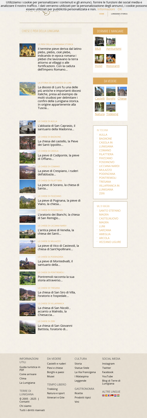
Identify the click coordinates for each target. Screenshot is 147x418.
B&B (98, 48)
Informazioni (106, 9)
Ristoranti (113, 66)
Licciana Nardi (109, 166)
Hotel (98, 66)
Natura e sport (56, 393)
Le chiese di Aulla (47, 121)
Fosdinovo (106, 162)
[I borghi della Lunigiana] (110, 88)
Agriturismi (113, 48)
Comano (105, 150)
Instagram (108, 363)
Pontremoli (107, 178)
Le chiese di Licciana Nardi (52, 225)
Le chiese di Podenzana (50, 256)
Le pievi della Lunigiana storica (55, 44)
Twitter (106, 367)
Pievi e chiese (55, 367)
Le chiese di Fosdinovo (50, 210)
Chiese (122, 98)
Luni (102, 226)
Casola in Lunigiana (106, 144)
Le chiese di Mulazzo (49, 241)
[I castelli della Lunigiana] (99, 88)
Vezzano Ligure (110, 242)
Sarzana (105, 230)
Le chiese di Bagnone (49, 136)
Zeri (102, 193)
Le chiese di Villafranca (51, 303)
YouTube (107, 376)
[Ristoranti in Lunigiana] (110, 55)
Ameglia (104, 234)
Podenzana (107, 174)
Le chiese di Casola (48, 150)
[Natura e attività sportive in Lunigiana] (99, 103)
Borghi (110, 98)
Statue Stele (82, 367)
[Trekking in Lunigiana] (110, 103)
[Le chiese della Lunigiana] (122, 88)
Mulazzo (105, 170)
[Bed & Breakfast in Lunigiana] (99, 38)
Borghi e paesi (55, 372)
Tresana (105, 181)
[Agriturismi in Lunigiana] (110, 38)
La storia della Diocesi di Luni (54, 82)
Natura (100, 114)
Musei (50, 376)
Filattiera (106, 154)
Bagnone (105, 138)
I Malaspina (82, 376)
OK (120, 9)
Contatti (25, 401)
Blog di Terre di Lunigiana (111, 382)
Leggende (80, 380)
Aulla (103, 134)
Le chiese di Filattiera (50, 180)
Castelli (100, 98)
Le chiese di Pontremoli (51, 272)
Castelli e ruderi (56, 363)
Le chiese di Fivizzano (49, 196)
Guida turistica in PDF (30, 368)
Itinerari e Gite (55, 397)
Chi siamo (25, 405)
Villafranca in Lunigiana (109, 187)
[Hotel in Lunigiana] (99, 55)
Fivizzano (105, 158)
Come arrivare (28, 374)
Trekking (112, 114)
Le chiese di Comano (49, 166)
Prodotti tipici (83, 397)
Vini (77, 401)
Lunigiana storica (119, 14)
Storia (78, 363)
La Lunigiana (27, 382)
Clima (23, 378)
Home (101, 14)
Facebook (107, 372)
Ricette (79, 393)
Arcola (104, 238)
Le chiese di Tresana (49, 288)
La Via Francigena (85, 372)
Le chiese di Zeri (46, 321)
